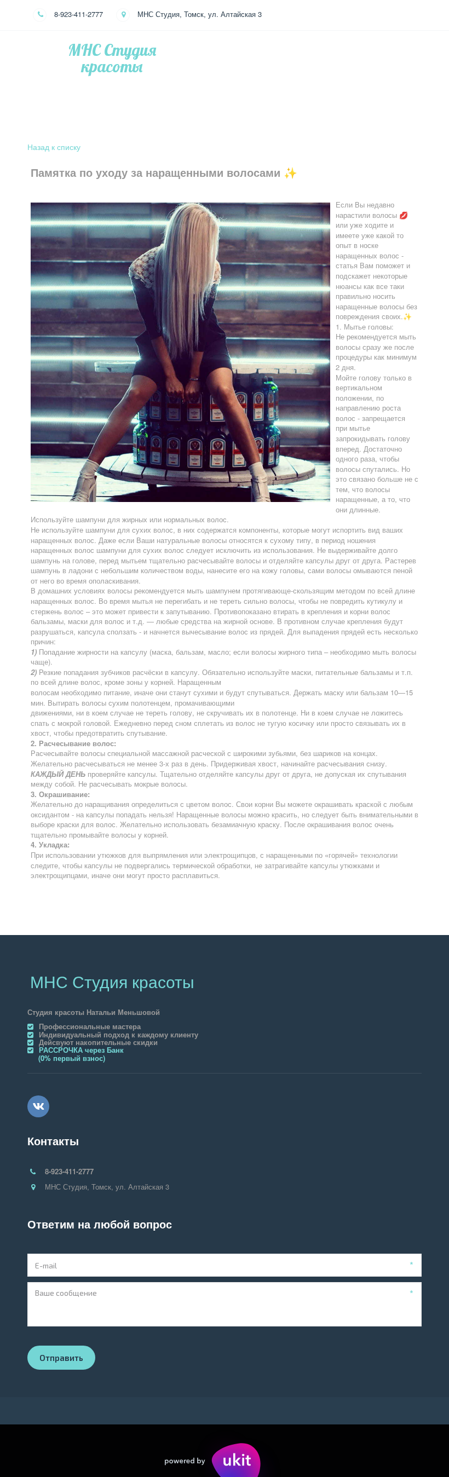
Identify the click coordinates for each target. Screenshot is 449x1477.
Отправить (61, 1358)
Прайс (172, 110)
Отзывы (374, 110)
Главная (58, 110)
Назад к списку (53, 146)
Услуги (118, 110)
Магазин (231, 110)
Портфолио (303, 110)
